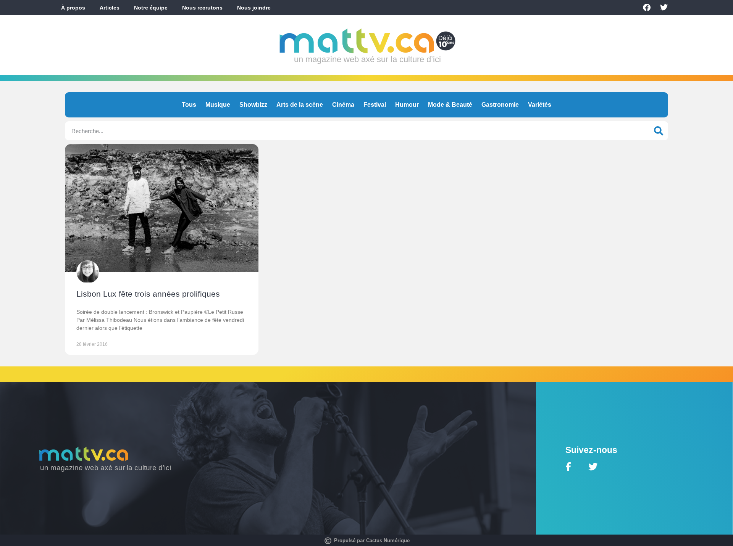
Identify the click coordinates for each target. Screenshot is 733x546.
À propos (73, 8)
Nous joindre (254, 8)
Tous (189, 104)
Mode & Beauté (450, 104)
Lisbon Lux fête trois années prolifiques (148, 293)
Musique (217, 104)
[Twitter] (664, 7)
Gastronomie (500, 104)
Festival (374, 104)
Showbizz (253, 104)
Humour (407, 104)
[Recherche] (658, 130)
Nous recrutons (202, 8)
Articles (109, 8)
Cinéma (343, 104)
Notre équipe (151, 8)
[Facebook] (646, 7)
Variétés (539, 104)
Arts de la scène (299, 104)
